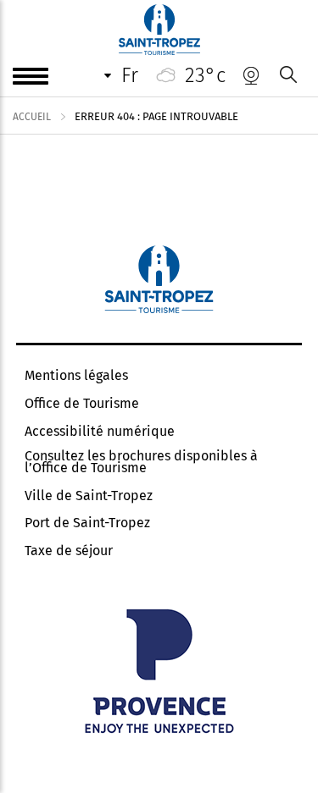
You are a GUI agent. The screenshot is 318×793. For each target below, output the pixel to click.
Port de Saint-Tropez (87, 523)
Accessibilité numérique (100, 432)
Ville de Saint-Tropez (89, 496)
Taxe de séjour (69, 551)
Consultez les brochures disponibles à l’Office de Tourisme (141, 462)
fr (129, 75)
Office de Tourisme (82, 404)
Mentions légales (76, 376)
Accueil (32, 117)
